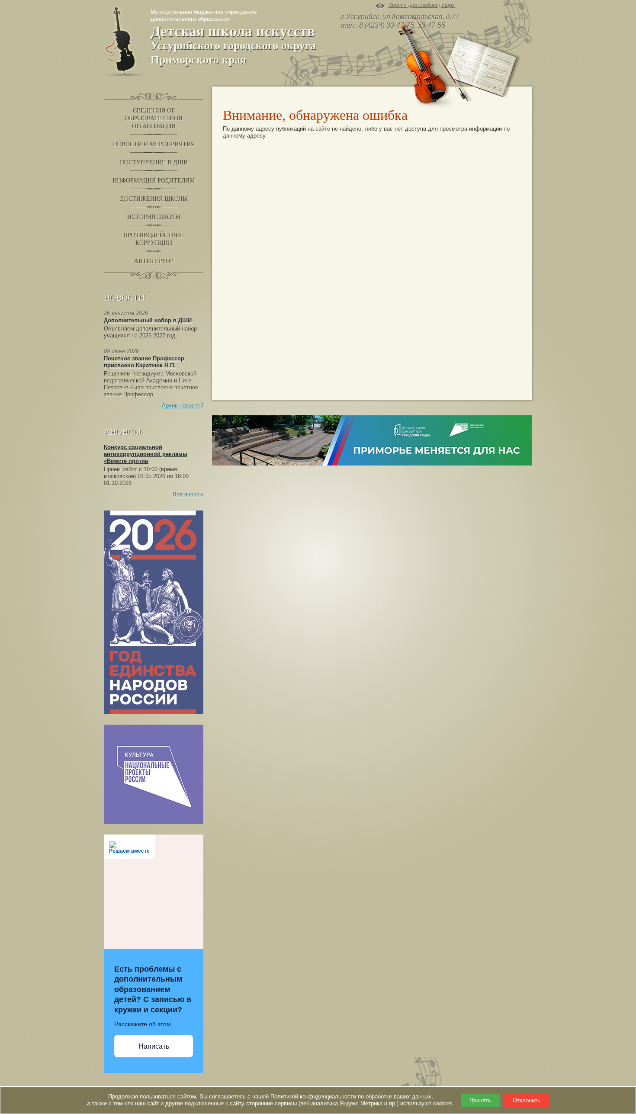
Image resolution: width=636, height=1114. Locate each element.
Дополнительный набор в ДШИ (148, 320)
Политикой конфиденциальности (313, 1096)
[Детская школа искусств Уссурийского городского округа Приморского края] (125, 40)
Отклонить (526, 1100)
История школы (153, 217)
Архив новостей (182, 405)
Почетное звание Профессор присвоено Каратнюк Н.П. (144, 362)
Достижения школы (154, 199)
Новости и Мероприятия (154, 144)
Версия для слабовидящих (422, 5)
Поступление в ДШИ (154, 162)
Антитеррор (153, 261)
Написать (153, 1046)
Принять (480, 1100)
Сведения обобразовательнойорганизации (154, 118)
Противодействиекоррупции (153, 239)
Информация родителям (153, 180)
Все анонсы (188, 494)
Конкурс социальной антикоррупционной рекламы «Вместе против (145, 454)
